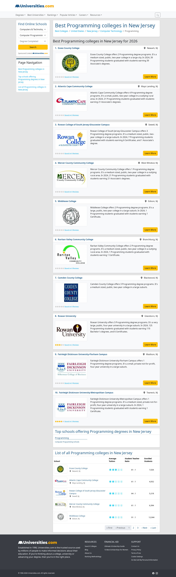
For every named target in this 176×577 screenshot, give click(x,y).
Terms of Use (136, 553)
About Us (88, 553)
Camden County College (70, 277)
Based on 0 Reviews (72, 77)
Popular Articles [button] (67, 15)
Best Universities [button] (35, 15)
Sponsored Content (25, 53)
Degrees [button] (20, 15)
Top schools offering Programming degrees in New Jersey (31, 79)
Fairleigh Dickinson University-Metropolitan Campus (86, 392)
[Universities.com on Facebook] (153, 573)
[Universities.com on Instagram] (157, 573)
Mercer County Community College (76, 162)
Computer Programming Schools (67, 442)
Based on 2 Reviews (72, 345)
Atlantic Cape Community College (75, 86)
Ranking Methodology (93, 556)
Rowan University (67, 316)
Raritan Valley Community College (75, 239)
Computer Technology (111, 31)
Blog (86, 550)
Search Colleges (91, 546)
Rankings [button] (51, 15)
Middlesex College (67, 201)
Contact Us (135, 546)
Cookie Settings (137, 556)
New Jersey (92, 31)
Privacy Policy (136, 550)
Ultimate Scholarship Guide (114, 546)
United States (77, 31)
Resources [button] (95, 15)
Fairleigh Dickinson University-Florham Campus (82, 354)
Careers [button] (83, 15)
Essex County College (68, 48)
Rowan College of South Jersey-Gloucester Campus (84, 124)
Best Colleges (61, 31)
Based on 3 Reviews (72, 421)
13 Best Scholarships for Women (116, 550)
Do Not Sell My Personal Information (144, 560)
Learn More (150, 76)
